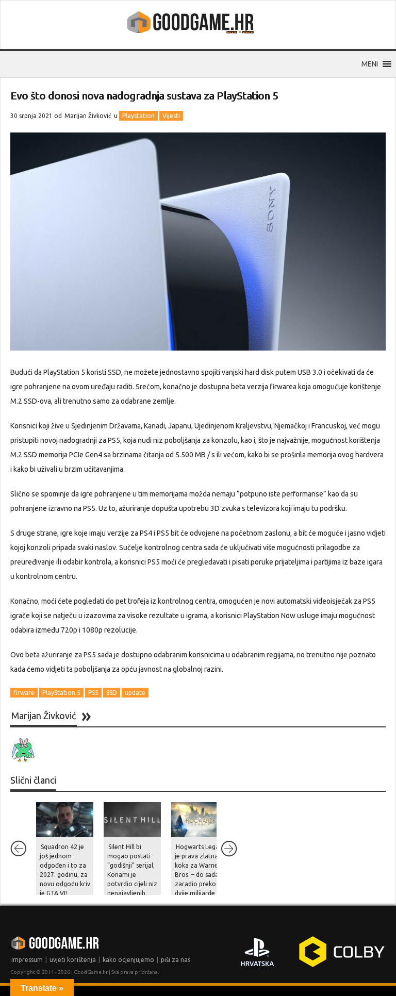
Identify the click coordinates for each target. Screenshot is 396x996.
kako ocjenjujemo (128, 959)
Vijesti (171, 115)
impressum (27, 959)
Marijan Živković (87, 115)
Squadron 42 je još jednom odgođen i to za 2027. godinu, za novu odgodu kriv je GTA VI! (65, 870)
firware (24, 692)
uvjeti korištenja (73, 959)
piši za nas (175, 959)
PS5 (93, 692)
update (135, 692)
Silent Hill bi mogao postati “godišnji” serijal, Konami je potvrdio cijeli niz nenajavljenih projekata (132, 874)
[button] (369, 64)
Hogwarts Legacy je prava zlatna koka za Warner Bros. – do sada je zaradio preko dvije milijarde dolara (200, 874)
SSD (111, 692)
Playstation (138, 115)
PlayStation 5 (61, 692)
